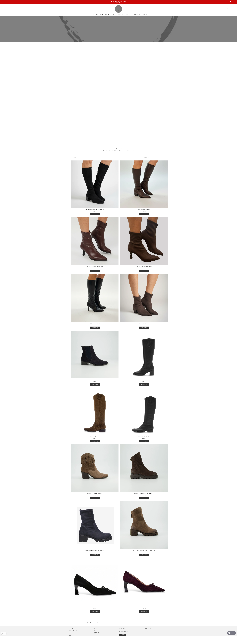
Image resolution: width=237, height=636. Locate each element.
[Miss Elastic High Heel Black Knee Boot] (94, 298)
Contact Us (96, 632)
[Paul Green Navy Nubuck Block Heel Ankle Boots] (94, 525)
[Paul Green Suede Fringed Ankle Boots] (94, 468)
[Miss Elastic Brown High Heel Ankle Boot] (144, 241)
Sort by (144, 154)
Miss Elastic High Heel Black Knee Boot (94, 323)
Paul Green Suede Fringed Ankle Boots (94, 493)
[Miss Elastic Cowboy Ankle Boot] (144, 298)
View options (95, 214)
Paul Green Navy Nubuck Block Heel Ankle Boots (94, 550)
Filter (72, 154)
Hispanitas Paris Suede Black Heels (95, 607)
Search (95, 630)
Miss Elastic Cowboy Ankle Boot (144, 323)
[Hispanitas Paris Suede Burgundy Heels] (144, 581)
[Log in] (230, 8)
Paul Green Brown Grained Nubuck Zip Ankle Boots (144, 493)
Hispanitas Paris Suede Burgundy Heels (144, 607)
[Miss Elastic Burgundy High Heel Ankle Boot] (94, 241)
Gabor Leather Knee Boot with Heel (144, 379)
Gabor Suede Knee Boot (94, 436)
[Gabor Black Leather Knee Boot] (144, 411)
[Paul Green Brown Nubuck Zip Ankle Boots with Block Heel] (144, 525)
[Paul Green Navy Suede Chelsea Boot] (94, 354)
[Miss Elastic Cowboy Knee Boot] (144, 184)
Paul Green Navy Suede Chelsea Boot (95, 379)
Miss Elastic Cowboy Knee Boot (144, 209)
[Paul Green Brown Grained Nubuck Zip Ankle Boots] (144, 468)
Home (89, 14)
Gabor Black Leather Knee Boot (144, 436)
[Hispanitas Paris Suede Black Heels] (94, 581)
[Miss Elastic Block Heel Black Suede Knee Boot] (94, 184)
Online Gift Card (137, 14)
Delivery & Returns (97, 633)
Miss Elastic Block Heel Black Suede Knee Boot (95, 209)
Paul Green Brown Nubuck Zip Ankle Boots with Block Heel (144, 550)
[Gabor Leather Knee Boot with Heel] (144, 354)
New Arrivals (95, 14)
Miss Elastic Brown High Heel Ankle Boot (144, 266)
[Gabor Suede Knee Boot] (94, 411)
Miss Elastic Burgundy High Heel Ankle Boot (94, 266)
